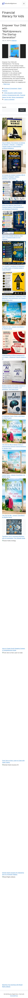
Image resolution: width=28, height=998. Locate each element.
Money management (18, 97)
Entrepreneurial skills (13, 95)
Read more (7, 84)
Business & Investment (10, 88)
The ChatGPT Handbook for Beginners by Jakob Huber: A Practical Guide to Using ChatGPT (13, 267)
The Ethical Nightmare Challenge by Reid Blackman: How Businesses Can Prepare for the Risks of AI (14, 298)
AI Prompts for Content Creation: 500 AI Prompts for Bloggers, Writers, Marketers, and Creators (13, 176)
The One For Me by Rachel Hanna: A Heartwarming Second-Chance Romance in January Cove (14, 446)
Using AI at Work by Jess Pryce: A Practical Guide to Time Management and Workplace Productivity (13, 207)
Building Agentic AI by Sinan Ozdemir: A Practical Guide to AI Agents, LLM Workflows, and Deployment (13, 387)
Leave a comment (9, 99)
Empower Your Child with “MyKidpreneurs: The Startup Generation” (14, 31)
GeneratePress (14, 995)
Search (4, 107)
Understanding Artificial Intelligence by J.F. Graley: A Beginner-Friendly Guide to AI (14, 357)
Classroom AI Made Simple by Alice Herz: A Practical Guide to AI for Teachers (12, 237)
